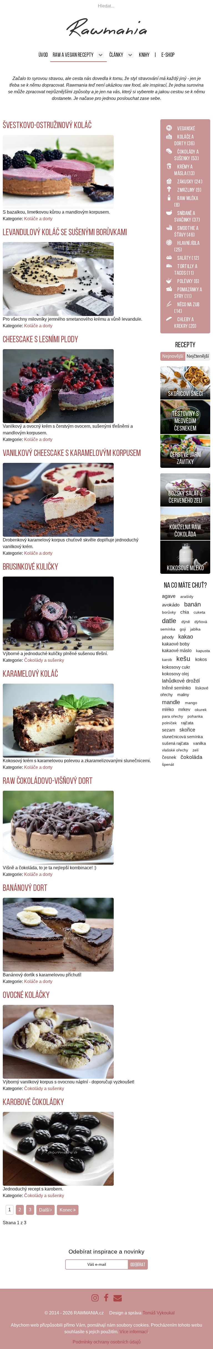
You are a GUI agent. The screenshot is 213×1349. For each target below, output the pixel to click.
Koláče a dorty (38, 218)
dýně (186, 622)
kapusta (203, 650)
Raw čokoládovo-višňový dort (48, 780)
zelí (195, 750)
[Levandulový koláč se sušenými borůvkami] (58, 278)
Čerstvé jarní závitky (185, 458)
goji (183, 629)
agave (169, 596)
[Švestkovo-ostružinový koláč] (58, 171)
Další (44, 1210)
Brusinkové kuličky (30, 566)
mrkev (184, 709)
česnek (169, 757)
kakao (185, 637)
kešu (184, 658)
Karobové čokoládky (33, 1102)
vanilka (199, 743)
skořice (187, 730)
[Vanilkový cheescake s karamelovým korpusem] (58, 499)
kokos (201, 659)
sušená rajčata (176, 743)
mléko (168, 709)
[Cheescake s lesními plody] (58, 385)
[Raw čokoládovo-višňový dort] (58, 827)
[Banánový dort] (58, 934)
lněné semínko (177, 688)
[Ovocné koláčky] (58, 1041)
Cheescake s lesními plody (40, 339)
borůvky (169, 612)
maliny (183, 694)
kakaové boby (175, 644)
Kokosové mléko (185, 568)
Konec (66, 1210)
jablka (195, 629)
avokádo (171, 605)
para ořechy (173, 716)
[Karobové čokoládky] (58, 1148)
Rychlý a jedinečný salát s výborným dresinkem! (185, 483)
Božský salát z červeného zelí (185, 497)
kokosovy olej (175, 673)
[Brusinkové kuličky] (58, 613)
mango (191, 703)
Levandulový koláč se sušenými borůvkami (65, 232)
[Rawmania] (106, 35)
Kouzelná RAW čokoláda (185, 530)
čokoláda (191, 757)
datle (170, 620)
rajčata (187, 723)
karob (167, 660)
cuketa (199, 612)
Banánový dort (25, 888)
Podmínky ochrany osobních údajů (107, 1342)
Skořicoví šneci (185, 393)
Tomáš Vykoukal (159, 1313)
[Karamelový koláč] (58, 720)
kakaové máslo (177, 650)
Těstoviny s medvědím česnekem (185, 421)
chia (185, 612)
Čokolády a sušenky (44, 660)
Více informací (134, 1331)
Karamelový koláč (30, 673)
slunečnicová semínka (182, 736)
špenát (168, 764)
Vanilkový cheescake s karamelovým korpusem (72, 453)
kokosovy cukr (176, 667)
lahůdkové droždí (181, 681)
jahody (168, 637)
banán (192, 604)
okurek (201, 709)
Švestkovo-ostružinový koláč (47, 125)
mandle (172, 702)
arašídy (186, 597)
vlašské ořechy (175, 750)
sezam (169, 730)
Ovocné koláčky (26, 995)
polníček (170, 723)
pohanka (195, 716)
